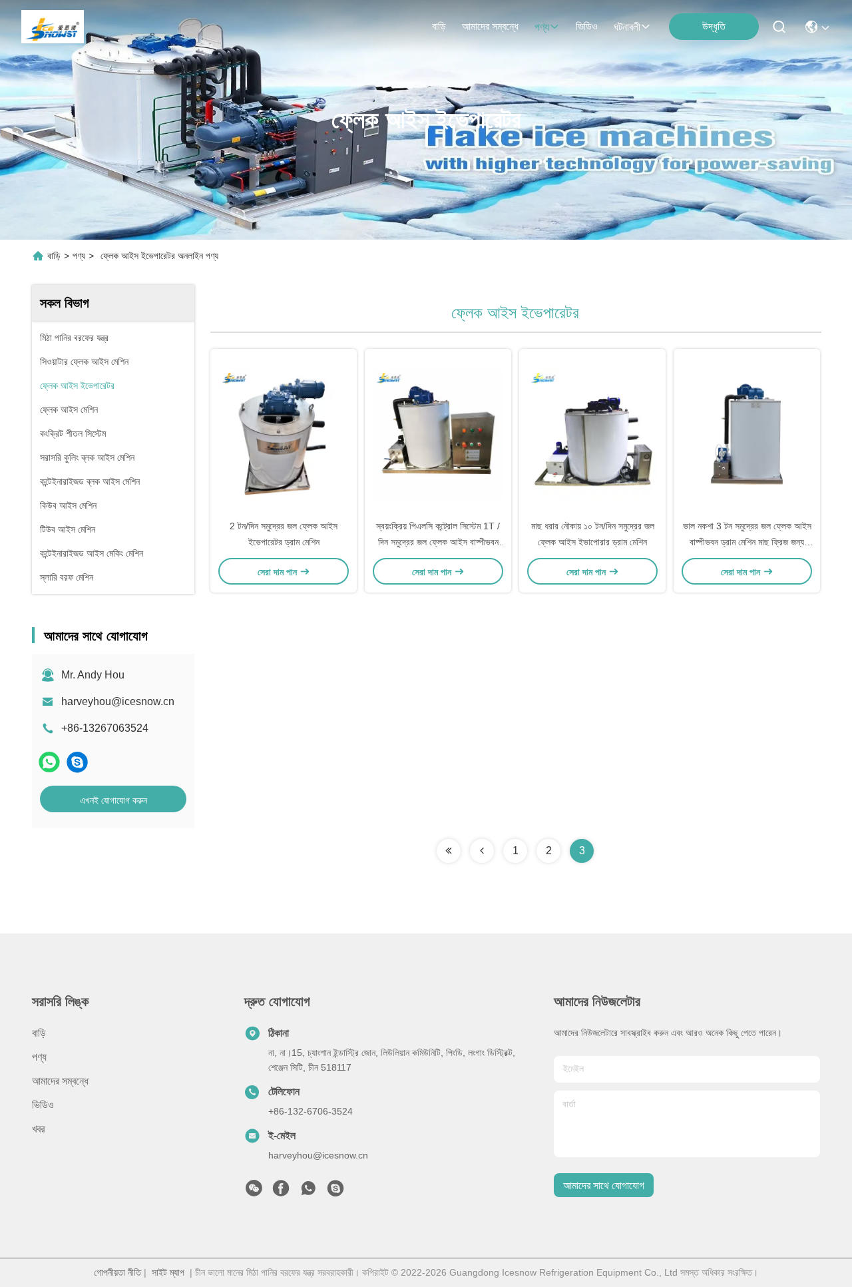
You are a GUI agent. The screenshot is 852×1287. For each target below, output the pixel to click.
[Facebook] (281, 1191)
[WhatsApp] (49, 762)
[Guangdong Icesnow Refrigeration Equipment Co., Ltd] (52, 26)
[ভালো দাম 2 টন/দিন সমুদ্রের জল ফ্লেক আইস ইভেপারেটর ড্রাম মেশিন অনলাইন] (283, 433)
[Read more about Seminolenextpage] (449, 851)
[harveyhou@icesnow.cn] (77, 762)
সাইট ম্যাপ (168, 1272)
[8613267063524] (308, 1191)
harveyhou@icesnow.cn (117, 701)
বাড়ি (439, 26)
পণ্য (541, 27)
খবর (38, 1129)
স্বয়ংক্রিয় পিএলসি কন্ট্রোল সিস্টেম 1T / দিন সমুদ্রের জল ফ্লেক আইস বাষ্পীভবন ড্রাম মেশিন (438, 542)
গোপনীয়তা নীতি (117, 1272)
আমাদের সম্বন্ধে (490, 26)
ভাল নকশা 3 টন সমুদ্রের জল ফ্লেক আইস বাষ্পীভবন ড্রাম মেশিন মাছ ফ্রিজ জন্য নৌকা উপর (747, 542)
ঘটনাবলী (627, 27)
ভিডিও (587, 26)
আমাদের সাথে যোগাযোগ (603, 1185)
